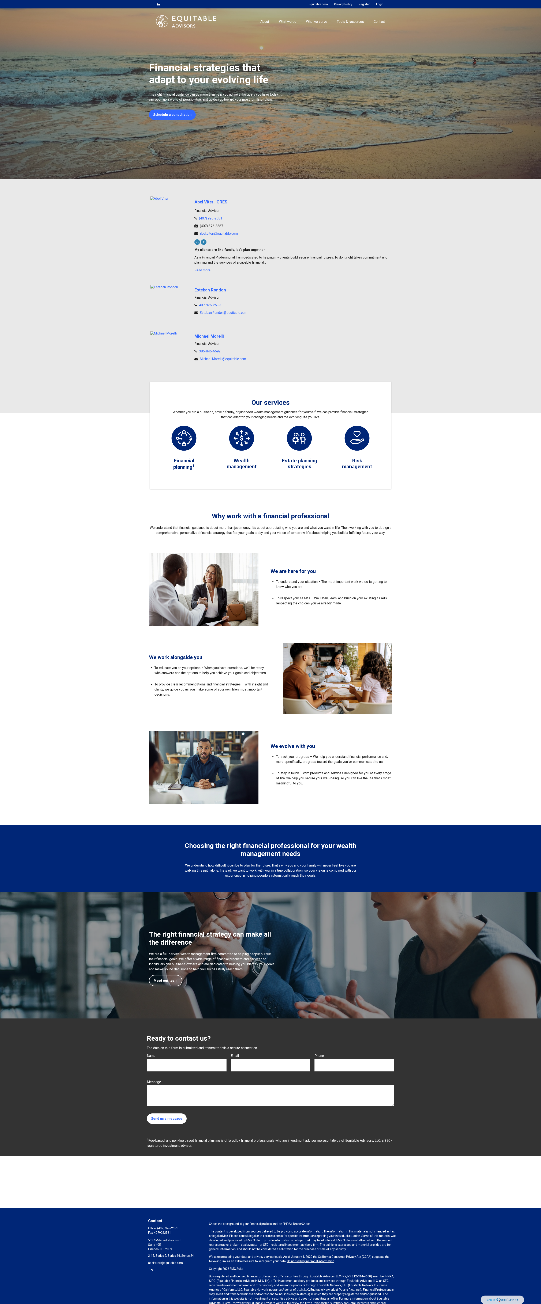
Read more (202, 270)
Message (154, 1082)
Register (364, 4)
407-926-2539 (210, 305)
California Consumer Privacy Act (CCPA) (345, 1256)
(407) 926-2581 (210, 218)
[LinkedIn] (158, 4)
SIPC (212, 1280)
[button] (265, 21)
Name (151, 1056)
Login (379, 4)
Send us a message (166, 1119)
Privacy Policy (343, 4)
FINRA (389, 1276)
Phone (319, 1056)
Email (235, 1056)
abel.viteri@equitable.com (219, 234)
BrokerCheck (301, 1223)
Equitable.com (318, 4)
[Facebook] (203, 242)
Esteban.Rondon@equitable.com (223, 313)
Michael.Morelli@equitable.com (223, 359)
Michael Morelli (209, 336)
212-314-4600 (361, 1276)
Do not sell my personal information (310, 1261)
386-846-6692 (210, 351)
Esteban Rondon (210, 289)
